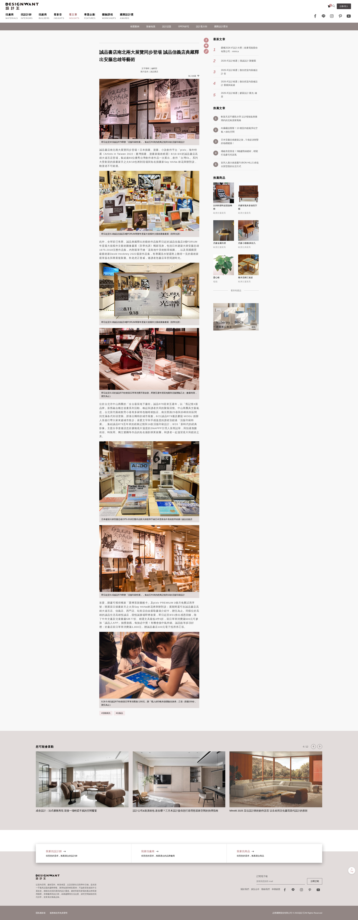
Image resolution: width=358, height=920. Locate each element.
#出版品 (119, 713)
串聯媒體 (276, 889)
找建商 (43, 14)
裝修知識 (150, 26)
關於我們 (245, 889)
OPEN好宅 (183, 26)
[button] (313, 746)
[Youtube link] (349, 16)
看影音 (58, 14)
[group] (82, 782)
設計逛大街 (201, 26)
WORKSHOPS (109, 18)
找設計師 (26, 14)
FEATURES (90, 18)
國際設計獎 (127, 14)
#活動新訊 (105, 713)
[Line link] (323, 16)
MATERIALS (12, 18)
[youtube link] (318, 890)
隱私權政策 (41, 913)
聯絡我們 (265, 889)
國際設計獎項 (221, 26)
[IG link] (332, 16)
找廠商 (10, 14)
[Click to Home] (22, 6)
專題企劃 (89, 14)
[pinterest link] (340, 16)
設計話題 (166, 26)
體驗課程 (107, 14)
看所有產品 (236, 290)
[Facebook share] (206, 40)
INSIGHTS (59, 18)
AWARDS (124, 18)
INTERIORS (27, 18)
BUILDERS (44, 18)
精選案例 (134, 26)
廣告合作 (255, 889)
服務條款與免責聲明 (58, 913)
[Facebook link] (315, 16)
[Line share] (206, 45)
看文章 (73, 14)
